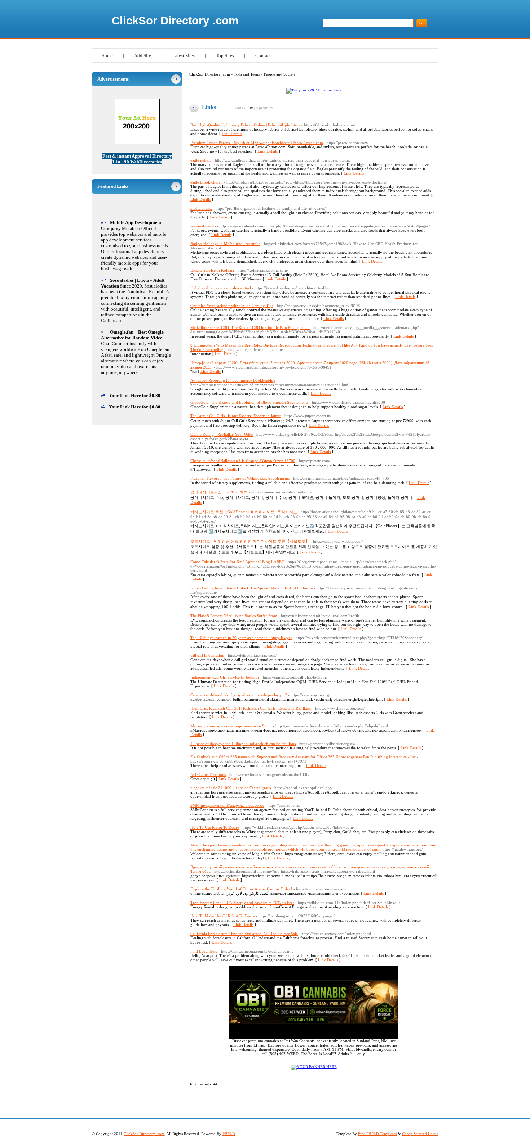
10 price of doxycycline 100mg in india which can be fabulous (243, 743)
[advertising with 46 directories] (314, 1067)
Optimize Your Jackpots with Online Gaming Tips (231, 305)
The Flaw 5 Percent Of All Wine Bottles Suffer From (233, 616)
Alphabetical (265, 108)
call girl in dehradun (207, 655)
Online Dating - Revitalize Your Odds (221, 434)
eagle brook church (206, 182)
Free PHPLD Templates (377, 1133)
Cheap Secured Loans (420, 1133)
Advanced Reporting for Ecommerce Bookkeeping (232, 380)
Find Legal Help (203, 951)
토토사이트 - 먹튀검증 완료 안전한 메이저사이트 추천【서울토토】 (249, 541)
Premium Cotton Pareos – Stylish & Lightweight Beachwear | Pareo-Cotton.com (256, 142)
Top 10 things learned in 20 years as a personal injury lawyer (241, 638)
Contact (263, 55)
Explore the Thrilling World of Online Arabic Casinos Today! (241, 889)
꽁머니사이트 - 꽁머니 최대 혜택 (219, 492)
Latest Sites (183, 55)
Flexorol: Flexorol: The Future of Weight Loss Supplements (240, 478)
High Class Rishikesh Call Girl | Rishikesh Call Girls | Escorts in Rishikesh (251, 708)
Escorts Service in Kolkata (212, 270)
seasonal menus (203, 226)
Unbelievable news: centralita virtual (220, 288)
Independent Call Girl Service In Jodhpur (224, 677)
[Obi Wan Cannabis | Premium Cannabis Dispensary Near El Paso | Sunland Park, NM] (313, 1037)
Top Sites (225, 55)
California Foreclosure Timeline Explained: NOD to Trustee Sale (244, 933)
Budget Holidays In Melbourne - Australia (225, 243)
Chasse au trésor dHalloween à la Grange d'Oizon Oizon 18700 (242, 460)
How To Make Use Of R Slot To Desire (222, 916)
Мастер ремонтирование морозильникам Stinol (231, 726)
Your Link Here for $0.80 (134, 395)
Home (107, 55)
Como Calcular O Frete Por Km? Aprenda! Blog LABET (237, 562)
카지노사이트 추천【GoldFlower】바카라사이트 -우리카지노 (243, 512)
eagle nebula (200, 160)
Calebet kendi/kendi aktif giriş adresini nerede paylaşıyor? (238, 695)
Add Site (142, 55)
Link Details (232, 133)
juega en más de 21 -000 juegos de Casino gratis (230, 788)
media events (201, 208)
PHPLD (228, 1133)
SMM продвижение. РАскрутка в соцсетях (227, 805)
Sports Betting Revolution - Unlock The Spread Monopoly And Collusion (251, 588)
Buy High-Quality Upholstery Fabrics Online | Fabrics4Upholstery (245, 125)
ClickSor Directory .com (175, 20)
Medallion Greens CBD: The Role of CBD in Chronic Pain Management (250, 327)
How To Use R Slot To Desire (214, 827)
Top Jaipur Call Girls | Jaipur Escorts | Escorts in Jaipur (235, 415)
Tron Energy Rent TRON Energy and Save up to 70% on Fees (242, 902)
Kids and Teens (247, 74)
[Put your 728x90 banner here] (313, 90)
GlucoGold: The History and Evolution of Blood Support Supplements (249, 402)
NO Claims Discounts (208, 774)
